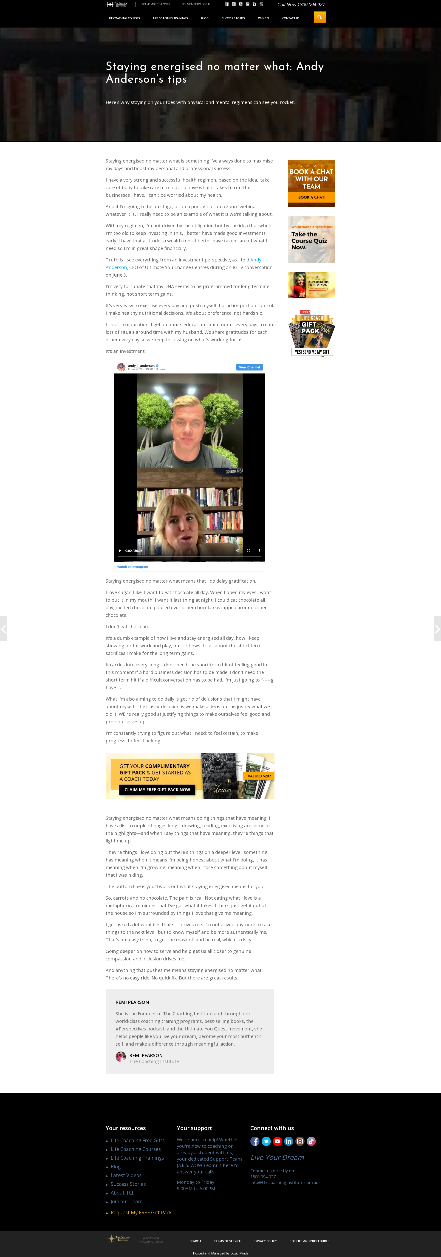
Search (195, 1241)
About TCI (122, 1193)
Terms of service (227, 1241)
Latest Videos (126, 1175)
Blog (116, 1166)
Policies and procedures (309, 1241)
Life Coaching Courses (136, 1149)
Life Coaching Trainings (137, 1158)
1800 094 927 (263, 1176)
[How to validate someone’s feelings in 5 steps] (437, 628)
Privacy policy (265, 1241)
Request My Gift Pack (141, 1212)
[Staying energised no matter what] (190, 466)
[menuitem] (155, 4)
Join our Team (126, 1201)
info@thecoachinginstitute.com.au (284, 1182)
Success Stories (128, 1184)
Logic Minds (239, 1253)
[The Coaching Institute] (117, 4)
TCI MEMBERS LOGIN (155, 4)
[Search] (320, 17)
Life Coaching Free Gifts (138, 1140)
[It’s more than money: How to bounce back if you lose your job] (3, 628)
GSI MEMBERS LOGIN (196, 4)
